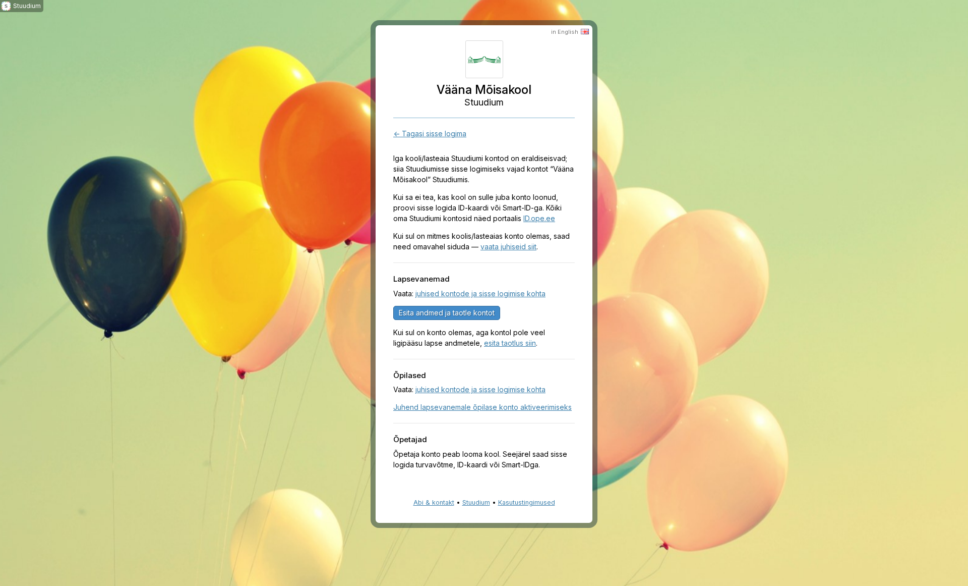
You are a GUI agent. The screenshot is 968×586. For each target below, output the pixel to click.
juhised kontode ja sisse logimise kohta (480, 293)
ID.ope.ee (539, 218)
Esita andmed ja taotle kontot (447, 312)
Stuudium (476, 502)
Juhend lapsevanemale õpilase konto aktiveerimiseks (482, 407)
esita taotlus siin (510, 343)
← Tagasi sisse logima (429, 133)
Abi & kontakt (433, 502)
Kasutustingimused (526, 502)
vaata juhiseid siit (508, 246)
